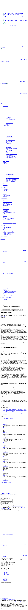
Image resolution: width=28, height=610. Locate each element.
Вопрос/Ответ (9, 176)
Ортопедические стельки (11, 154)
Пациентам (5, 573)
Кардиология (9, 150)
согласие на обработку (17, 506)
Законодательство (10, 120)
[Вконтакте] (13, 593)
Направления (6, 574)
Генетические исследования (12, 158)
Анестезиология (9, 155)
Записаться (5, 424)
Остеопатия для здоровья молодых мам (17, 409)
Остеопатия (8, 145)
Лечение (5, 419)
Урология (8, 142)
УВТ (7, 152)
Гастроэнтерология (10, 137)
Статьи (7, 175)
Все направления (9, 159)
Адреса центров (23, 9)
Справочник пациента (11, 180)
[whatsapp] (13, 283)
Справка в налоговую (10, 181)
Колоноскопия (9, 141)
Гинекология (8, 144)
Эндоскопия (8, 138)
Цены (2, 237)
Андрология (8, 143)
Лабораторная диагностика (12, 157)
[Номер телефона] (11, 103)
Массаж (7, 151)
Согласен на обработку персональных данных (12, 504)
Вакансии (8, 124)
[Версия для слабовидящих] (1, 49)
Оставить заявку (4, 503)
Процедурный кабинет (11, 156)
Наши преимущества (10, 119)
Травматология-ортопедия (11, 148)
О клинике (8, 117)
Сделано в (19, 601)
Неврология (8, 147)
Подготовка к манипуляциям (12, 178)
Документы (8, 121)
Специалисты (4, 236)
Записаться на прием (5, 285)
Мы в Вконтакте (6, 595)
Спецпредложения (10, 174)
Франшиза (5, 579)
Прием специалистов (8, 418)
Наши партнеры (9, 123)
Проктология (9, 136)
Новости (8, 118)
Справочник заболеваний (11, 179)
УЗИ (7, 149)
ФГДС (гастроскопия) (10, 140)
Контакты (3, 239)
